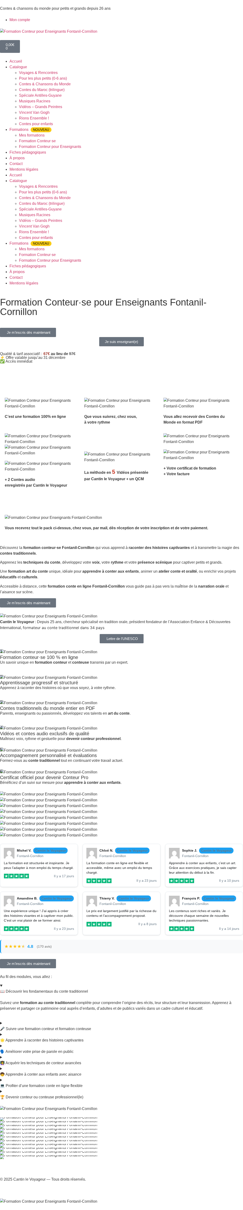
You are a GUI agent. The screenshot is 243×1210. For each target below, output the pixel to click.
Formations (29, 130)
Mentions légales (23, 169)
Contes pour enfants (36, 124)
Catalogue (18, 67)
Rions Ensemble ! (34, 118)
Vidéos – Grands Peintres (40, 107)
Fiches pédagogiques (27, 152)
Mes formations (32, 135)
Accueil (15, 61)
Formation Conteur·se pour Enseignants (50, 319)
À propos (17, 158)
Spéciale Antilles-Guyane (40, 95)
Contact (16, 164)
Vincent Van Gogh (34, 112)
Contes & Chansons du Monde (45, 84)
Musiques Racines (34, 101)
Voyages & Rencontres (38, 73)
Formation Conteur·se (37, 141)
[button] (28, 332)
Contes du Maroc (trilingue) (42, 90)
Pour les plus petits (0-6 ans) (43, 78)
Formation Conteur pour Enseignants (50, 147)
